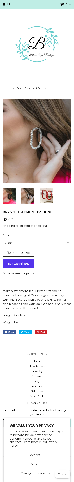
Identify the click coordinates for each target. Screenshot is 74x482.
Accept (35, 455)
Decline (35, 464)
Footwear (37, 386)
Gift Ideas (37, 391)
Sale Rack (37, 396)
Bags (37, 381)
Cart (68, 4)
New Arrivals (37, 366)
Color (6, 235)
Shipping (9, 225)
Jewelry (37, 371)
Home (6, 88)
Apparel (37, 376)
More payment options (18, 273)
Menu (11, 4)
